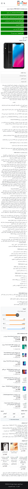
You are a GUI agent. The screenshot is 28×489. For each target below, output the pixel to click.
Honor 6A (15, 149)
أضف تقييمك (23, 81)
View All (2, 411)
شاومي (5, 416)
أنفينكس (5, 413)
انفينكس (18, 93)
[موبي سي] (22, 3)
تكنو (21, 85)
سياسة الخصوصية (11, 486)
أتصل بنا (18, 486)
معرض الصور (23, 78)
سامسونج (23, 413)
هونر (14, 416)
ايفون (23, 416)
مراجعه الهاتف (23, 72)
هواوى (14, 413)
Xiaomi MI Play (21, 149)
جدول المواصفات (22, 75)
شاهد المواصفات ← (16, 341)
